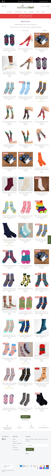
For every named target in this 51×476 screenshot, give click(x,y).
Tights (38, 12)
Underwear (31, 12)
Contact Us (15, 447)
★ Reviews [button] (49, 239)
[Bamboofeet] (25, 6)
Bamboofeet (7, 470)
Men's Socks (9, 12)
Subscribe (29, 449)
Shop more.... (25, 416)
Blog (14, 445)
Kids (25, 12)
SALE (43, 12)
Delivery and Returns (17, 443)
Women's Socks (18, 12)
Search (14, 439)
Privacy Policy (16, 449)
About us (15, 441)
